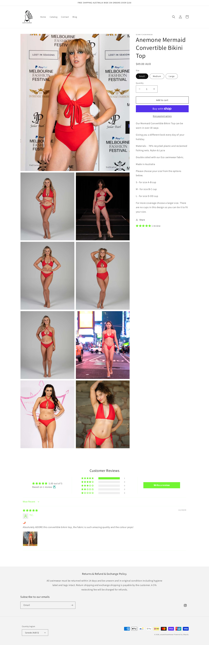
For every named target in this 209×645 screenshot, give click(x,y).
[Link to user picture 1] (30, 538)
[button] (173, 16)
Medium (157, 76)
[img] (30, 510)
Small (142, 76)
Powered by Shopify (181, 634)
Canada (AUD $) (32, 632)
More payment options (162, 116)
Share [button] (142, 219)
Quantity (140, 83)
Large (172, 76)
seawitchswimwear (167, 634)
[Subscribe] (72, 605)
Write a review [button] (162, 485)
